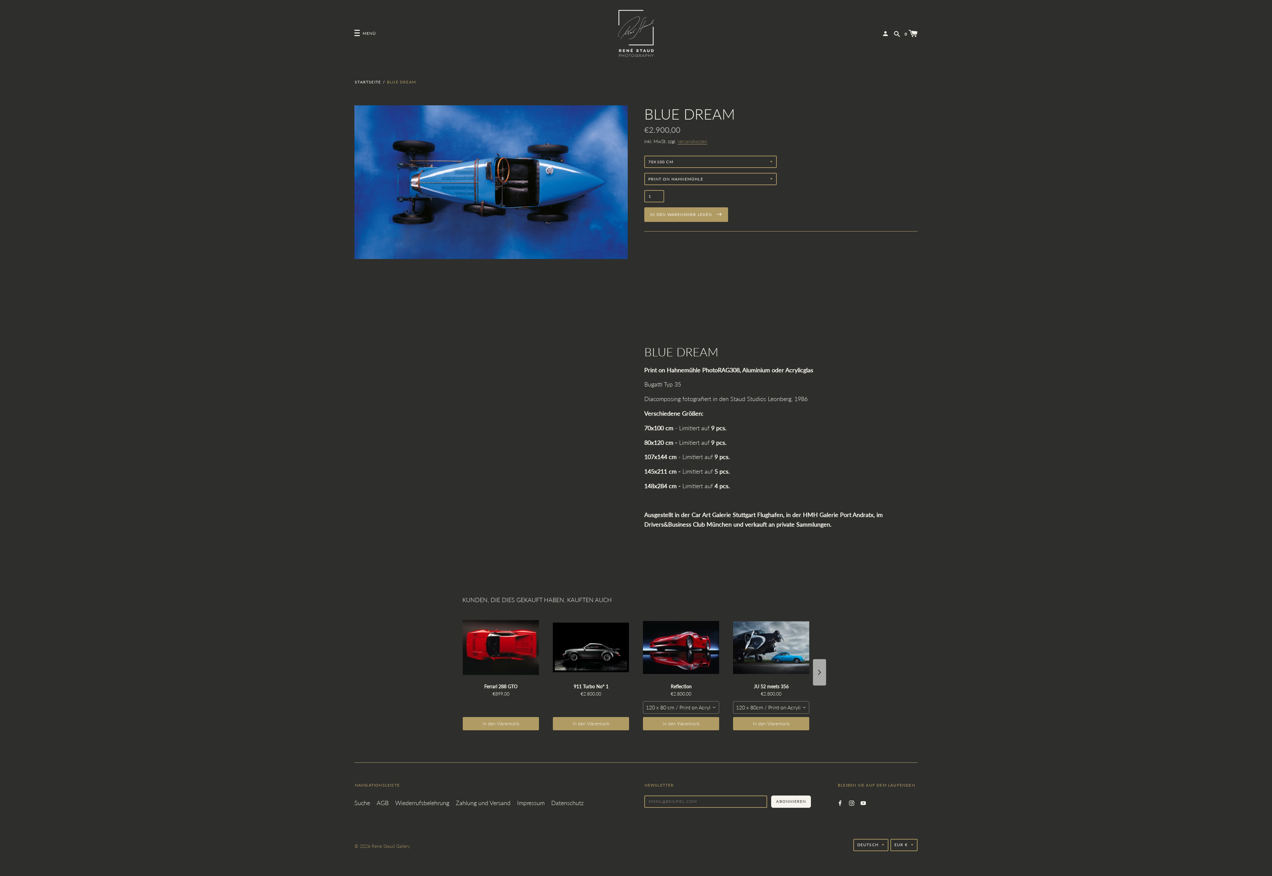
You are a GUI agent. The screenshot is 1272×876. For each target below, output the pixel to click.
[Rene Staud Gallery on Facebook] (840, 802)
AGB (383, 802)
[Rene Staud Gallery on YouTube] (863, 802)
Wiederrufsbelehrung (422, 802)
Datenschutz (567, 802)
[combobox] (681, 707)
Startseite (368, 81)
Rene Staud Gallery (391, 846)
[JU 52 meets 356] (771, 647)
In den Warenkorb (501, 723)
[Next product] (819, 672)
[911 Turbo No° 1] (591, 647)
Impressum (531, 802)
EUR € (901, 844)
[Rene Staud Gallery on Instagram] (851, 802)
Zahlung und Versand (483, 802)
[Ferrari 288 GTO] (501, 647)
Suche (362, 802)
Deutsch (867, 844)
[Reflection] (681, 647)
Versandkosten (692, 141)
